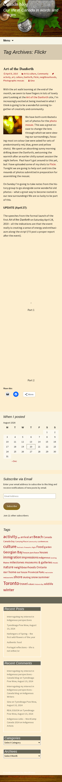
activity (10, 536)
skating (27, 577)
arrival (25, 537)
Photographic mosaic (13, 80)
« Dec (14, 461)
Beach (38, 536)
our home (9, 572)
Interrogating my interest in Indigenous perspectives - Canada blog (20, 674)
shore (18, 577)
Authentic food (14, 642)
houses (44, 552)
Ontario (42, 567)
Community (42, 73)
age (19, 537)
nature (8, 567)
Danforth (28, 77)
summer (43, 577)
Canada (47, 537)
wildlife (48, 584)
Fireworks (27, 547)
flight (34, 547)
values (31, 584)
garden (48, 547)
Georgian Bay (13, 552)
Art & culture (30, 73)
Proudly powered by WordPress (19, 772)
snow (34, 577)
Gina (32, 80)
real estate (49, 572)
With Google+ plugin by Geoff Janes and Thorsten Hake (31, 776)
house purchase (31, 552)
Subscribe (12, 506)
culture (19, 77)
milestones (17, 562)
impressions (30, 557)
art (13, 77)
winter (8, 589)
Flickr (36, 77)
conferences (43, 541)
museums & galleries (38, 562)
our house (22, 572)
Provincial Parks (36, 572)
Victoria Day (39, 584)
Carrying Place (21, 541)
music (55, 562)
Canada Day (9, 541)
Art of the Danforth (18, 68)
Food (39, 547)
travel (24, 584)
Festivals (20, 547)
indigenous (44, 557)
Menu (6, 40)
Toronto (11, 583)
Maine (6, 562)
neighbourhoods (48, 77)
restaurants (8, 577)
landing (54, 558)
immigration (12, 557)
